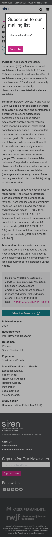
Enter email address (19, 35)
